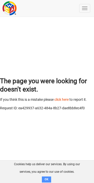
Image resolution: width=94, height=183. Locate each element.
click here (61, 100)
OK (46, 179)
